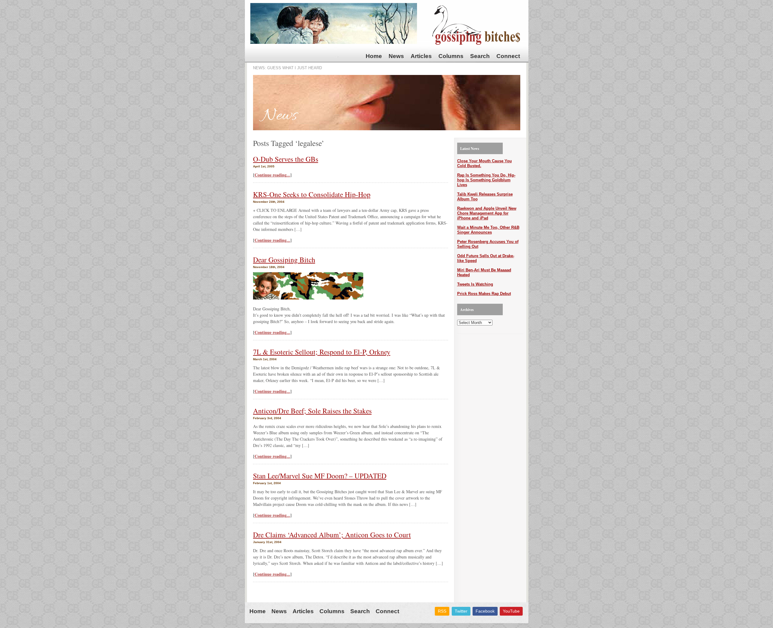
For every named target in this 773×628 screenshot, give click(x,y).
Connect (508, 56)
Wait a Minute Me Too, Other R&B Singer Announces (488, 230)
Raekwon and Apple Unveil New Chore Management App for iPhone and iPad (486, 213)
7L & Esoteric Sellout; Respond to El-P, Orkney (321, 352)
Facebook (485, 611)
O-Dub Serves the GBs (285, 159)
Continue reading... (272, 175)
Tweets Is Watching (475, 284)
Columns (450, 56)
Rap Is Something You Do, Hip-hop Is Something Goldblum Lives (486, 180)
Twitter (461, 611)
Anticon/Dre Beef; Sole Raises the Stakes (312, 411)
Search (480, 56)
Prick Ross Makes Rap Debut (484, 293)
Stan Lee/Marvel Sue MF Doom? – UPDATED (319, 476)
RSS (442, 611)
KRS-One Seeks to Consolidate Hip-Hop (311, 194)
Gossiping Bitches (476, 25)
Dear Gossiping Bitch (284, 259)
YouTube (511, 611)
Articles (421, 56)
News (396, 56)
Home (374, 56)
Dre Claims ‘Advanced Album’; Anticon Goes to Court (332, 534)
